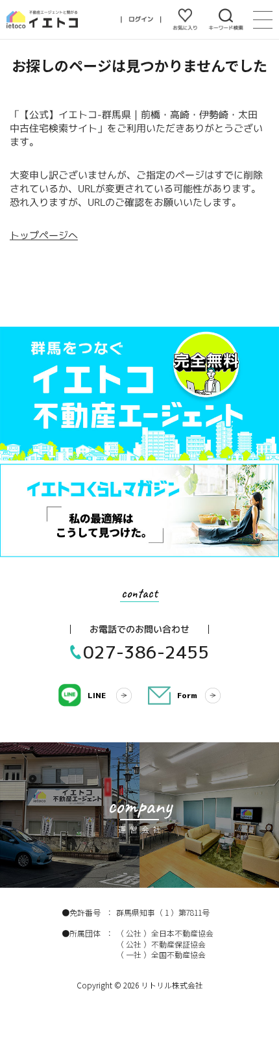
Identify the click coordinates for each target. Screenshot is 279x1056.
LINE (97, 695)
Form (187, 695)
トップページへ (44, 235)
